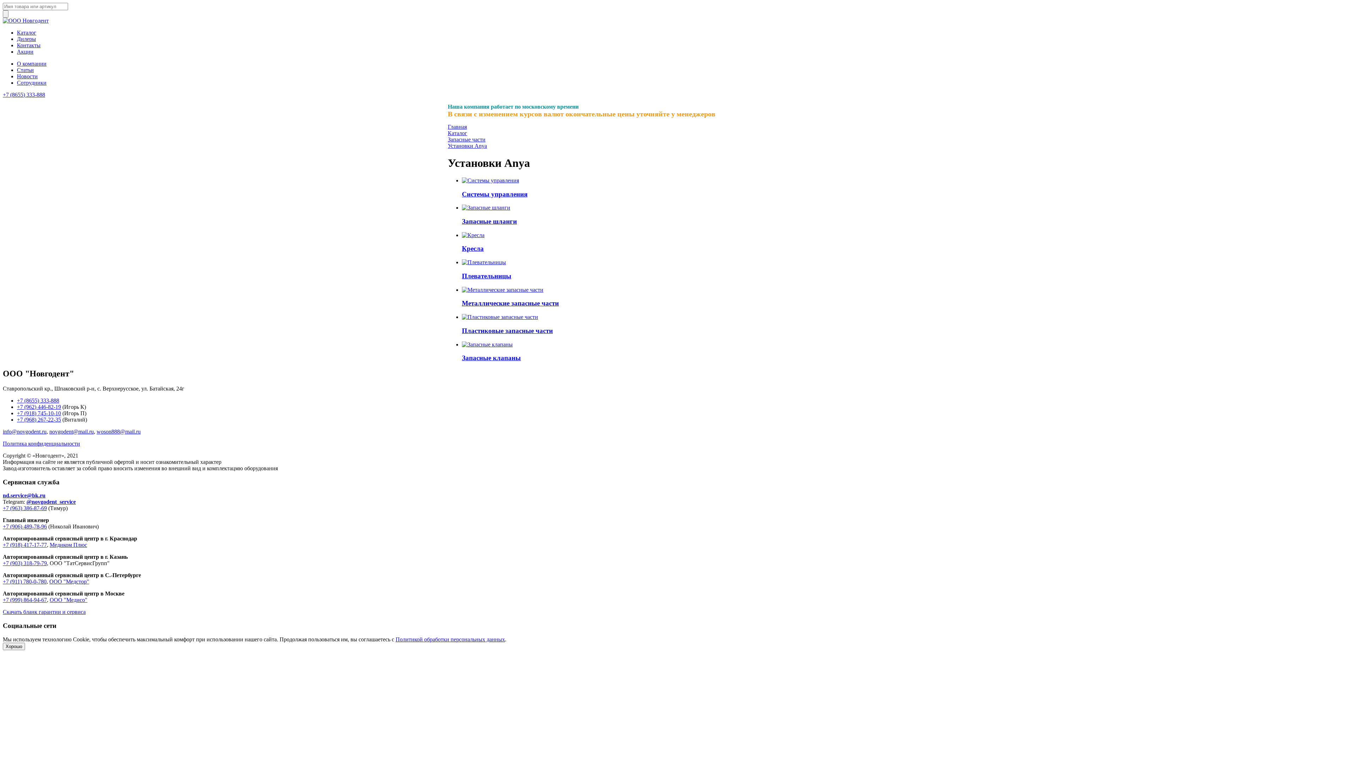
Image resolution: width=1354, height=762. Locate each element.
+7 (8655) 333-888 (24, 95)
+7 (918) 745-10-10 (39, 413)
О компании (32, 64)
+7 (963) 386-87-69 (25, 508)
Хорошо (14, 646)
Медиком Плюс (68, 545)
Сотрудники (32, 83)
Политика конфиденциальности (41, 444)
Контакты (29, 45)
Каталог (26, 33)
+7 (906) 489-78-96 (25, 527)
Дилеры (26, 39)
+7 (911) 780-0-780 (25, 582)
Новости (27, 76)
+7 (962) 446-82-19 (39, 407)
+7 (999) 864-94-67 (25, 600)
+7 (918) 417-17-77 (25, 545)
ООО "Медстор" (69, 582)
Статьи (25, 70)
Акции (25, 52)
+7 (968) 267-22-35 (39, 420)
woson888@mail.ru (119, 432)
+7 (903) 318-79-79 (25, 563)
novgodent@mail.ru (71, 432)
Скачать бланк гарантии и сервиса (44, 612)
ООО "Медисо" (68, 600)
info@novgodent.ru (25, 432)
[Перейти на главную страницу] (26, 21)
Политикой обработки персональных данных (450, 639)
